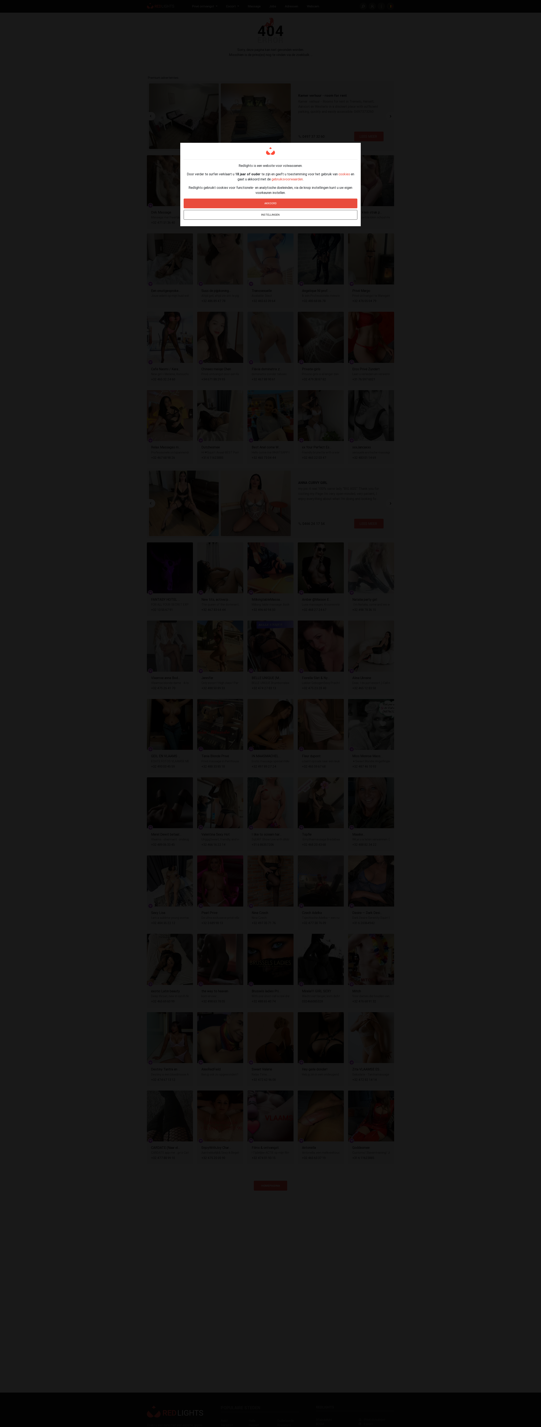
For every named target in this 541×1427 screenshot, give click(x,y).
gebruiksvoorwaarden (287, 179)
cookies (344, 174)
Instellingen (270, 215)
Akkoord (270, 203)
